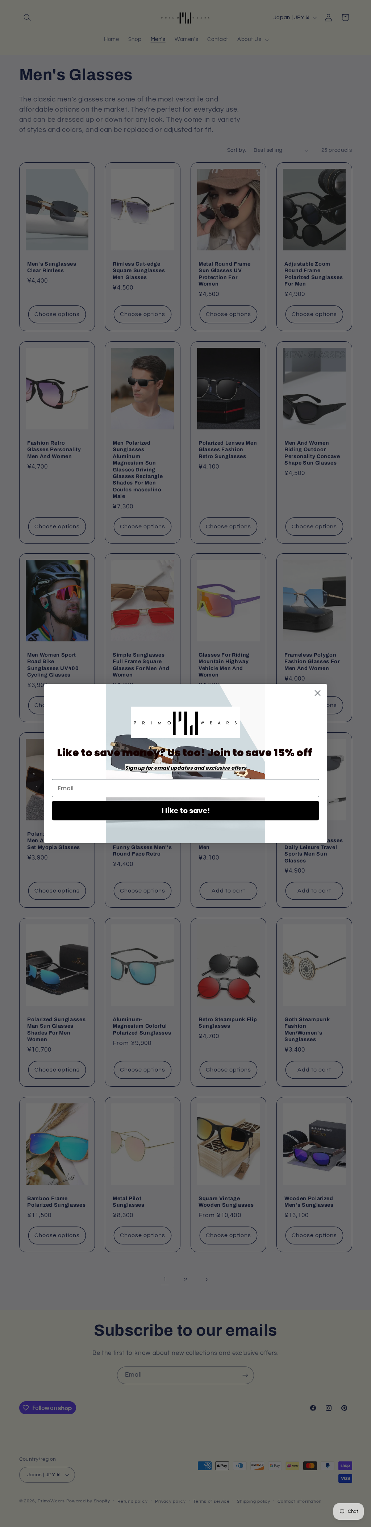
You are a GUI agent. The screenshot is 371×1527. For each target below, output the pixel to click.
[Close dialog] (317, 693)
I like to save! (186, 811)
